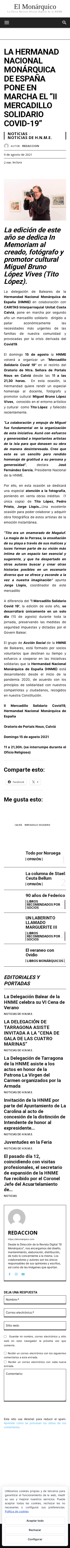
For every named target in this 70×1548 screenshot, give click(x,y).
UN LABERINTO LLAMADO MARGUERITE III (41, 923)
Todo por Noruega (43, 853)
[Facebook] (8, 172)
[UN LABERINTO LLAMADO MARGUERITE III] (13, 924)
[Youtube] (23, 1273)
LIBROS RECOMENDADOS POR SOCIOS (43, 904)
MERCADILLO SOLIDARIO (37, 825)
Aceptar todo (35, 1520)
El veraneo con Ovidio (40, 952)
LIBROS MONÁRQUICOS (45, 960)
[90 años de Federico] (13, 901)
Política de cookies (17, 1511)
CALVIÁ (18, 825)
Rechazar (35, 1530)
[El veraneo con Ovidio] (13, 955)
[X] (17, 172)
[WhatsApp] (34, 172)
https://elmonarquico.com (21, 1239)
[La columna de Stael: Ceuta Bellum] (13, 878)
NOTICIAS (10, 1195)
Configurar (35, 1539)
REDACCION (30, 146)
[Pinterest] (26, 172)
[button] (64, 22)
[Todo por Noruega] (13, 855)
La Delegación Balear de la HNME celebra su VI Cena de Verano (34, 1002)
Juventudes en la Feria (28, 1142)
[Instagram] (16, 1273)
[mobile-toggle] (6, 22)
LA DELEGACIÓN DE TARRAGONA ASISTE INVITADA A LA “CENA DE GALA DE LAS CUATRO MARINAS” (31, 1033)
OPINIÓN (34, 859)
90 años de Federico (45, 895)
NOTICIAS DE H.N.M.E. (18, 1014)
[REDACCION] (7, 145)
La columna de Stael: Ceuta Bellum (46, 876)
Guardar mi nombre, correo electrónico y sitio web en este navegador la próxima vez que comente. (35, 1341)
